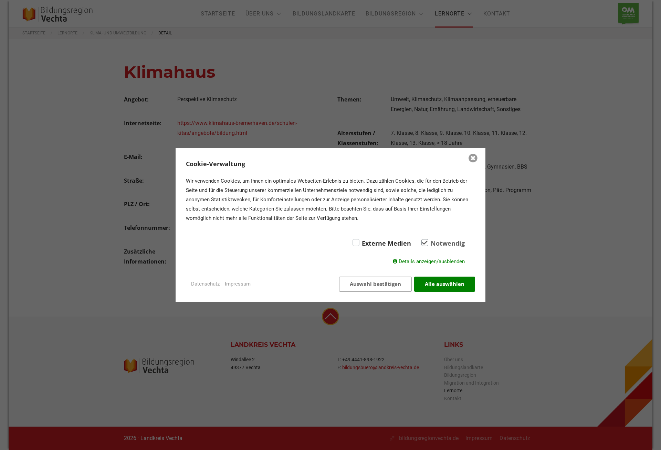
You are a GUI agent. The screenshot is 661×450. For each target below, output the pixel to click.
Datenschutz (205, 284)
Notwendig (448, 243)
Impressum (238, 284)
